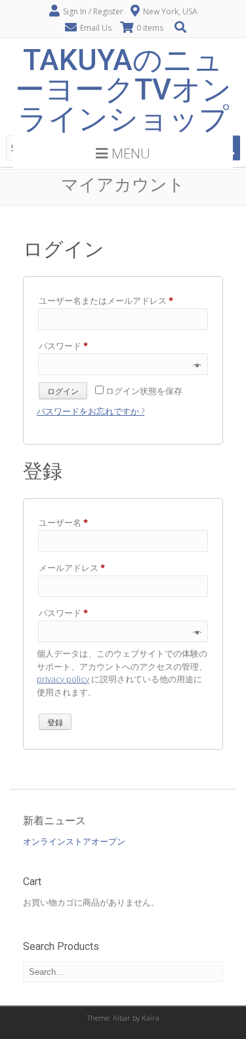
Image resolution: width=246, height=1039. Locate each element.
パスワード (67, 346)
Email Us (96, 27)
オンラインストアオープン (74, 841)
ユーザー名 (67, 523)
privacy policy (63, 679)
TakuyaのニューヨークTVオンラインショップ (123, 89)
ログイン (63, 391)
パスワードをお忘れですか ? (90, 411)
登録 (55, 722)
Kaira (150, 1018)
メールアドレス (76, 568)
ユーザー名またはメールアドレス (110, 301)
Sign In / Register (93, 11)
